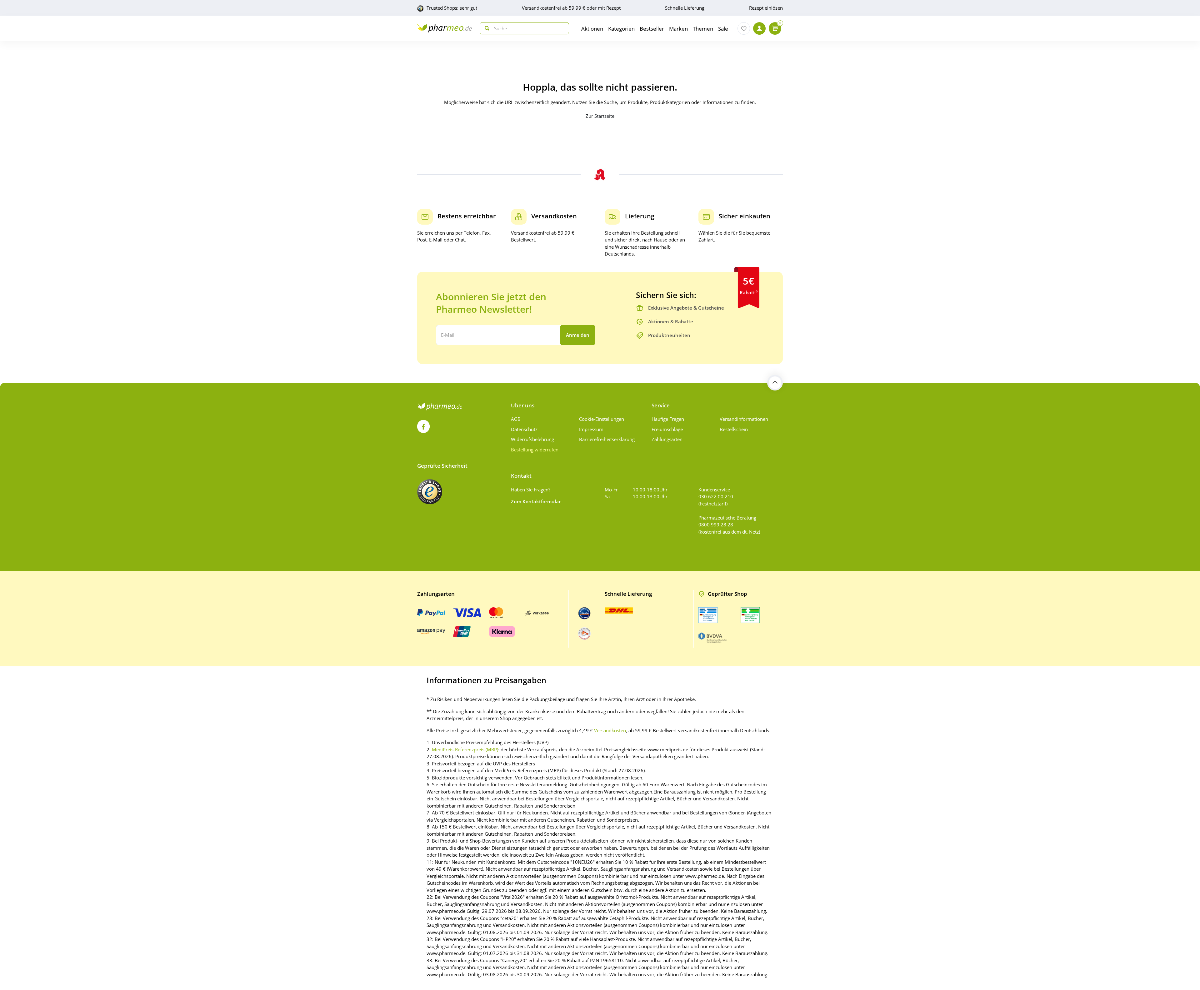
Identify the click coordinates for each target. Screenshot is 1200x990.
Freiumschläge (667, 429)
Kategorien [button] (621, 28)
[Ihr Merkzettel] (744, 28)
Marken (678, 28)
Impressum (591, 429)
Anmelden (577, 335)
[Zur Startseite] (444, 28)
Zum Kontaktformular (536, 501)
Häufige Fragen (668, 419)
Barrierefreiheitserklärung (607, 439)
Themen (703, 28)
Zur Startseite (600, 116)
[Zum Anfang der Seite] (775, 383)
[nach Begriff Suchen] (485, 28)
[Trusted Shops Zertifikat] (429, 491)
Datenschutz (524, 429)
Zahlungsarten (667, 439)
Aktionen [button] (592, 28)
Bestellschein (734, 429)
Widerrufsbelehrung (532, 439)
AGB (516, 419)
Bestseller (652, 28)
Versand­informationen (744, 419)
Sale (723, 28)
